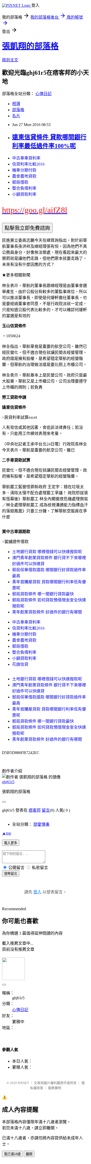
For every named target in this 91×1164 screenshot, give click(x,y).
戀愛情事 (41, 824)
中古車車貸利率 (26, 158)
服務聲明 (54, 1088)
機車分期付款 (24, 170)
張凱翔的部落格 (30, 46)
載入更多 (10, 843)
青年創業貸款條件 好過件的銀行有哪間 (47, 612)
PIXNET (23, 1083)
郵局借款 (20, 182)
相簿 (16, 104)
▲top (6, 833)
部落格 (18, 110)
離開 (29, 1154)
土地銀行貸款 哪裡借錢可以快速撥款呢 (47, 552)
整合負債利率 (24, 188)
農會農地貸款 (24, 176)
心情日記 (43, 94)
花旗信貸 (20, 664)
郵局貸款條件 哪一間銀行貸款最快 (43, 594)
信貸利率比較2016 (28, 164)
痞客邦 (35, 810)
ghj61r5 (8, 782)
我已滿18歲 (12, 1154)
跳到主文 (10, 60)
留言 (46, 810)
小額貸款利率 (24, 194)
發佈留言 (10, 874)
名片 (16, 116)
